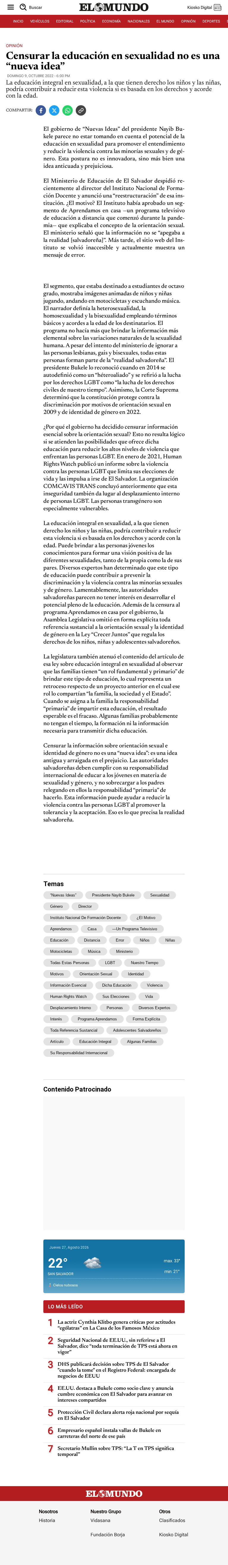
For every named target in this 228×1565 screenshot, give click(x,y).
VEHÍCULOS (39, 21)
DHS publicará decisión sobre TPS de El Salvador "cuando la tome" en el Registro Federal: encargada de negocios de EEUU (117, 1370)
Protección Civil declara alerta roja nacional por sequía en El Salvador (118, 1415)
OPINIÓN (188, 21)
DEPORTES (211, 21)
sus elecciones (115, 996)
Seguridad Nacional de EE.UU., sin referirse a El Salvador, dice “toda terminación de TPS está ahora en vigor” (117, 1346)
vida (149, 996)
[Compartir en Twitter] (54, 110)
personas (115, 1008)
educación (59, 940)
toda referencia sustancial (73, 1030)
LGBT (110, 963)
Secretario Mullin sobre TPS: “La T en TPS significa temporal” (116, 1451)
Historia (47, 1520)
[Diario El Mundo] (114, 13)
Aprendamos (61, 929)
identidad (136, 974)
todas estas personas (69, 963)
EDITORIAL (64, 21)
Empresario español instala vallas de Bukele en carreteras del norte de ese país (109, 1433)
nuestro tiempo (144, 963)
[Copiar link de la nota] (81, 110)
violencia (155, 985)
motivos (57, 974)
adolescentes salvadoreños (137, 1030)
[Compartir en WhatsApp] (67, 110)
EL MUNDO (165, 21)
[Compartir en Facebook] (41, 110)
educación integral (95, 1041)
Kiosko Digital (173, 1534)
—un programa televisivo (134, 929)
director (85, 906)
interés (56, 1019)
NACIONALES (139, 21)
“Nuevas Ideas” (63, 895)
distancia (92, 940)
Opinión (14, 45)
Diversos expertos (154, 1008)
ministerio (124, 951)
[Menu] (10, 7)
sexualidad (159, 895)
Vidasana (100, 1520)
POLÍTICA (87, 21)
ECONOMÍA (111, 21)
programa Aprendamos (97, 1019)
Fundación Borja (108, 1534)
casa (92, 929)
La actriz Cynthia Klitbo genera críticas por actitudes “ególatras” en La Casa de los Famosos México (116, 1325)
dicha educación (116, 985)
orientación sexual (96, 974)
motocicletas (61, 951)
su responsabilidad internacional (78, 1053)
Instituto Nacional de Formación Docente (85, 917)
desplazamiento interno (70, 1008)
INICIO (18, 21)
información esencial (68, 985)
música (94, 951)
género (56, 906)
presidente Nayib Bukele (113, 895)
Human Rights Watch (68, 996)
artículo (57, 1041)
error (120, 940)
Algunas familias (142, 1041)
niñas (170, 940)
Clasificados (172, 1520)
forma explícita (146, 1019)
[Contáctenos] (108, 1552)
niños (145, 940)
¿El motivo (146, 917)
